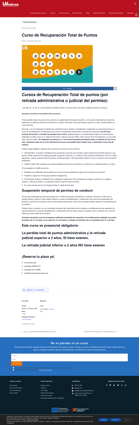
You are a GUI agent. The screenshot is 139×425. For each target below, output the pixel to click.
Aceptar (103, 420)
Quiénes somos (45, 385)
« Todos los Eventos (29, 22)
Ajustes (127, 420)
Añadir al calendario (35, 290)
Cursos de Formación (15, 388)
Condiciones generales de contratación (52, 398)
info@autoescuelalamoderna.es (84, 391)
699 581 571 (78, 388)
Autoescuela (64, 13)
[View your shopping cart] (135, 4)
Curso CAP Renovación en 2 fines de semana (99, 331)
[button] (136, 14)
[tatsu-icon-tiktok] (125, 385)
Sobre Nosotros (99, 13)
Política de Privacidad (45, 370)
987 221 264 (78, 385)
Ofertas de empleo (116, 13)
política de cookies (32, 420)
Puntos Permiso (26, 319)
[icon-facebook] (107, 385)
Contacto (130, 13)
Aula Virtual (77, 13)
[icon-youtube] (114, 385)
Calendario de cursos (38, 13)
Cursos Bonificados (15, 390)
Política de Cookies (46, 395)
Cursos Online (13, 393)
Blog (87, 13)
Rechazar (115, 420)
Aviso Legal (44, 390)
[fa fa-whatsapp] (122, 385)
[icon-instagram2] (118, 385)
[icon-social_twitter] (110, 385)
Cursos (52, 13)
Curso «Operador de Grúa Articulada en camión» (40, 331)
